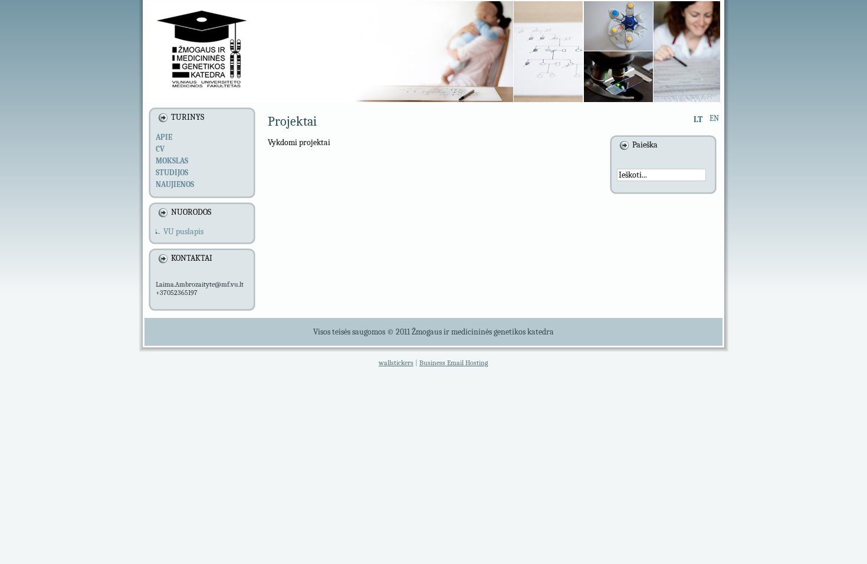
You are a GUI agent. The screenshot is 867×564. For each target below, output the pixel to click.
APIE (164, 137)
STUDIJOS (172, 172)
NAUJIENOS (175, 184)
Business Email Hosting (453, 363)
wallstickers (396, 363)
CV (160, 149)
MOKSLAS (172, 160)
